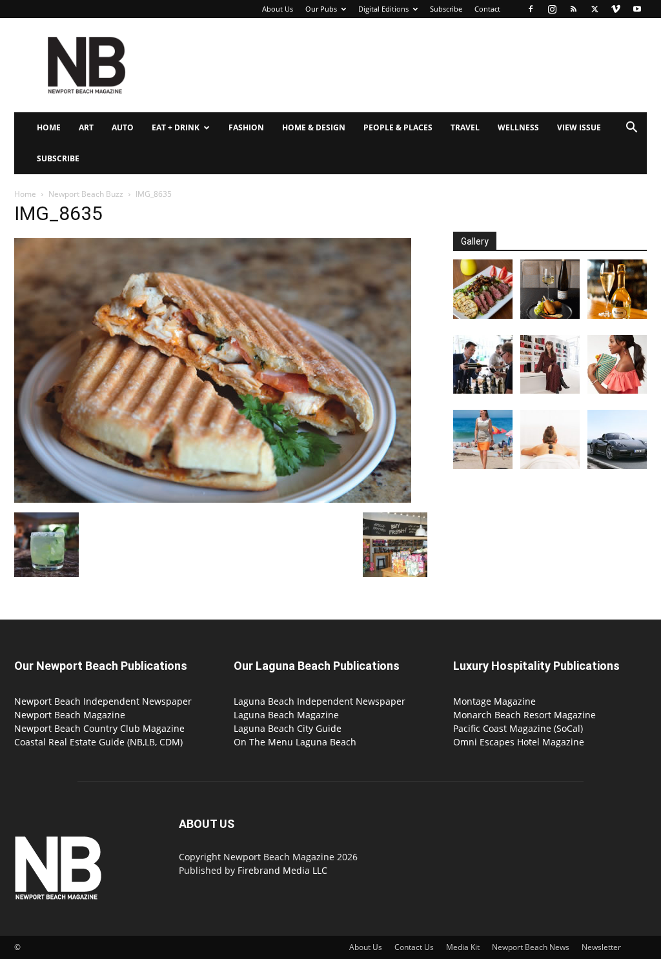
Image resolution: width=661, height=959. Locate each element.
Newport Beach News (530, 947)
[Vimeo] (615, 9)
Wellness (518, 127)
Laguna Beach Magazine (286, 715)
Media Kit (463, 947)
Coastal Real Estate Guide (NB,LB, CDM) (98, 742)
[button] (631, 129)
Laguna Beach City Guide (287, 728)
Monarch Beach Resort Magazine (524, 715)
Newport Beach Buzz (85, 193)
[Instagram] (552, 9)
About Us (277, 9)
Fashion (246, 127)
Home (49, 127)
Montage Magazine (494, 701)
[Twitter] (594, 9)
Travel (465, 127)
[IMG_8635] (212, 499)
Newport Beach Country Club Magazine (99, 728)
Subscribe (446, 9)
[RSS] (573, 9)
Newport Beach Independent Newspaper (103, 701)
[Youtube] (637, 9)
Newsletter (601, 947)
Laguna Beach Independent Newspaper (319, 701)
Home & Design (313, 127)
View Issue (579, 127)
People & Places (397, 127)
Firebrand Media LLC (282, 870)
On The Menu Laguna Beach (295, 742)
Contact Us (414, 947)
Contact (487, 9)
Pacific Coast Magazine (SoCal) (518, 728)
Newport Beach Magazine (69, 715)
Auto (123, 127)
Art (86, 127)
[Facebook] (530, 9)
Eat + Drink (175, 127)
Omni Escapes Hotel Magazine (518, 742)
